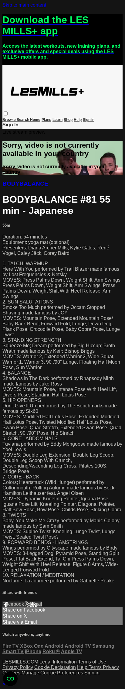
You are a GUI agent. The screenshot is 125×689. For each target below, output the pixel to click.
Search (23, 120)
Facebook (13, 604)
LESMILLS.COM (20, 661)
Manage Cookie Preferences (53, 672)
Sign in (88, 120)
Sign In (10, 124)
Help (78, 120)
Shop (68, 120)
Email (36, 604)
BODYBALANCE (25, 183)
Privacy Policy (17, 667)
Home (35, 120)
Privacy (111, 667)
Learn (57, 120)
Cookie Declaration (55, 667)
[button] (6, 113)
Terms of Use (92, 661)
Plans (46, 120)
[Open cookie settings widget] (10, 678)
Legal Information (58, 661)
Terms (96, 667)
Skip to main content (24, 5)
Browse (9, 120)
